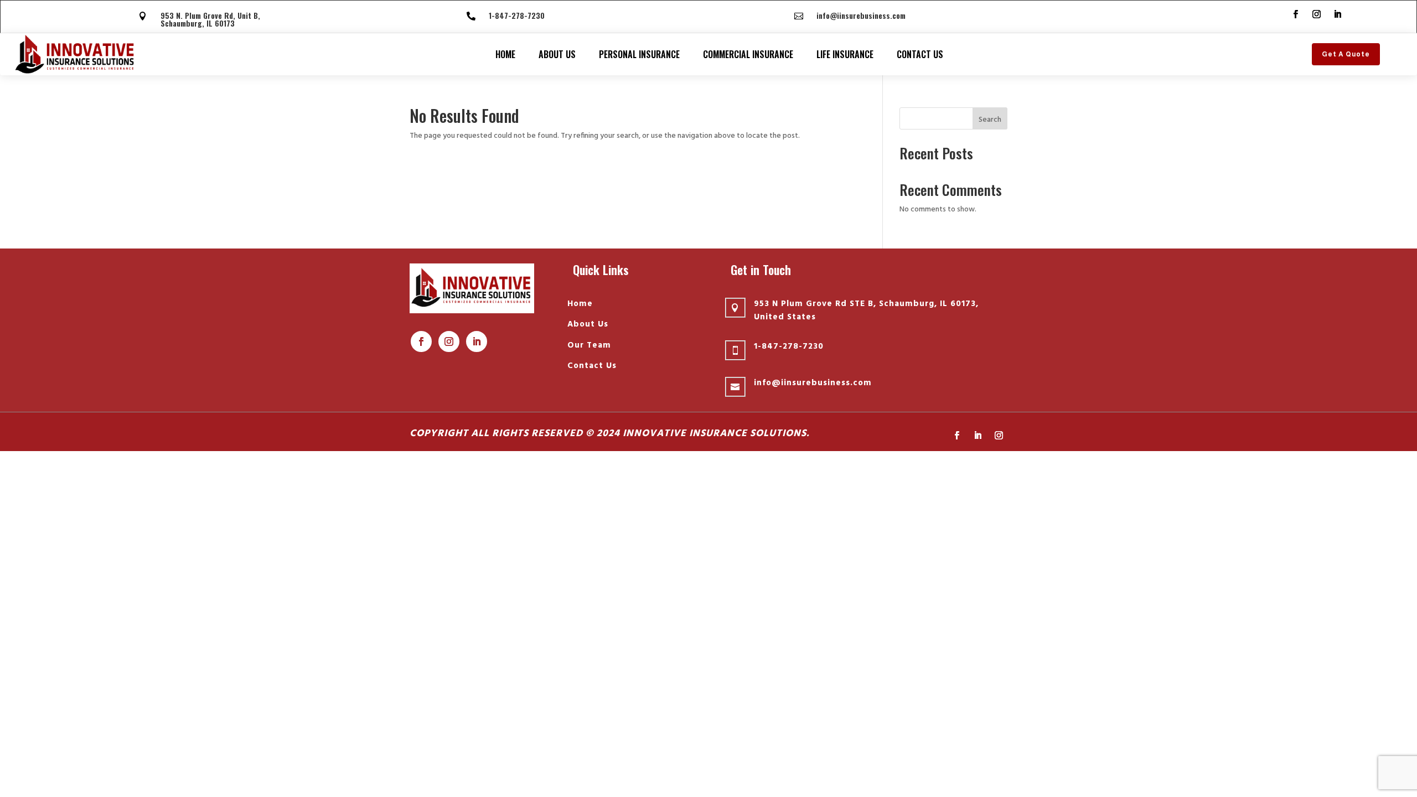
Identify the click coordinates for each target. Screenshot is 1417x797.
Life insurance (844, 54)
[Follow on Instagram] (1316, 14)
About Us (557, 54)
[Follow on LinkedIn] (1337, 14)
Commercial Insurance (748, 54)
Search (990, 119)
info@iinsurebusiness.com (861, 15)
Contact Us (920, 54)
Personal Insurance (639, 54)
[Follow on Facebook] (1295, 14)
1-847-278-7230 (517, 15)
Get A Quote (1346, 54)
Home (505, 54)
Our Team (589, 345)
